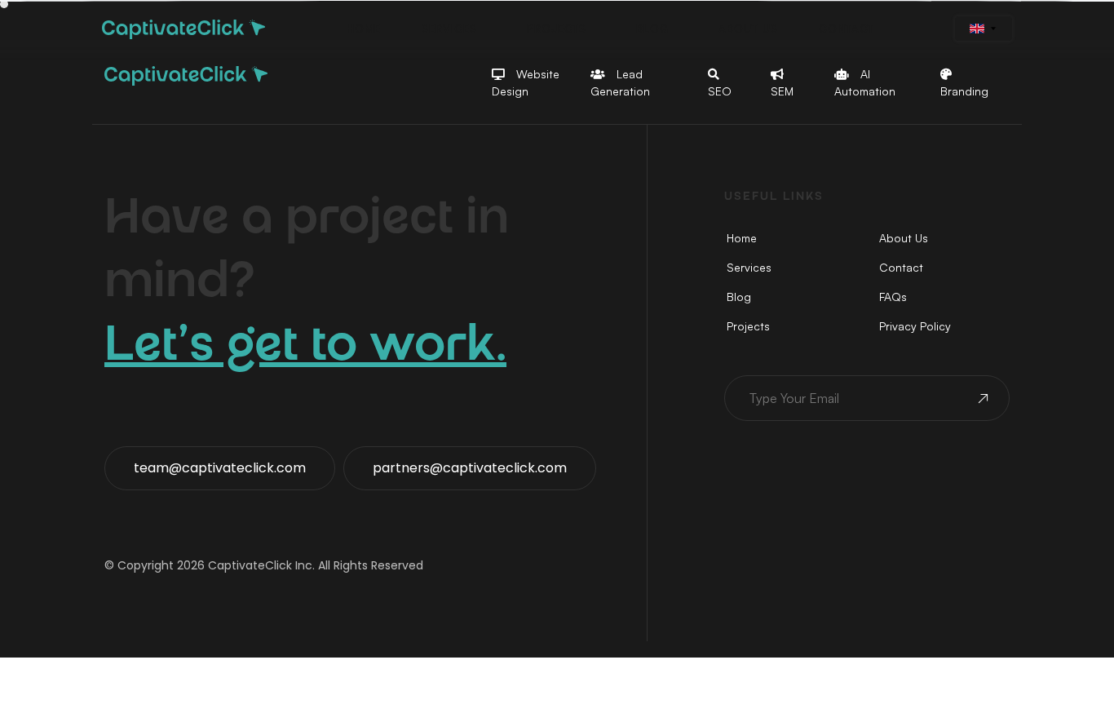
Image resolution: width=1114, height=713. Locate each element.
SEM (782, 91)
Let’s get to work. (305, 349)
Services (749, 267)
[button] (363, 29)
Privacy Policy (915, 326)
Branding (964, 91)
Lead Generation (620, 82)
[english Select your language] (983, 28)
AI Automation (864, 82)
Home (742, 238)
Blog (739, 296)
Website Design (525, 82)
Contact (901, 267)
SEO (720, 91)
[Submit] (981, 401)
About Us (903, 238)
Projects (748, 326)
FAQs (893, 296)
